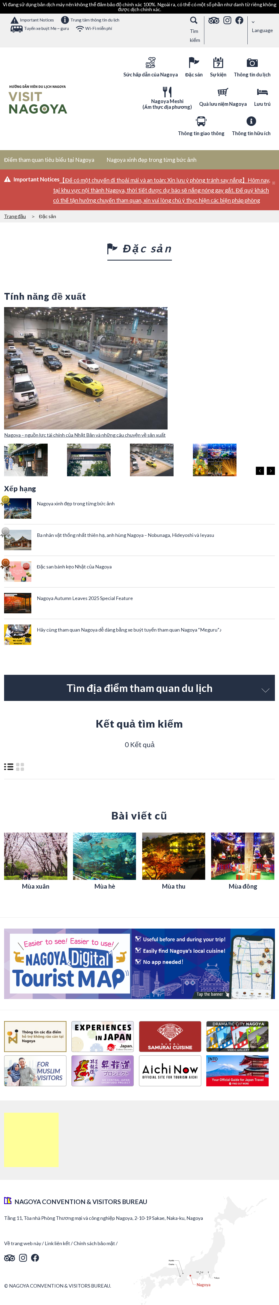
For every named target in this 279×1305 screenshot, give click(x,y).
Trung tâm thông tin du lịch (94, 19)
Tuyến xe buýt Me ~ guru (46, 28)
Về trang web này (22, 1243)
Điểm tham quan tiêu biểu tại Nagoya (49, 159)
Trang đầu (15, 216)
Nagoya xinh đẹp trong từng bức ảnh (151, 159)
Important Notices (37, 19)
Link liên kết (57, 1243)
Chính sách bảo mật (94, 1243)
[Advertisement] (31, 1140)
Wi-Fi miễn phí (98, 28)
